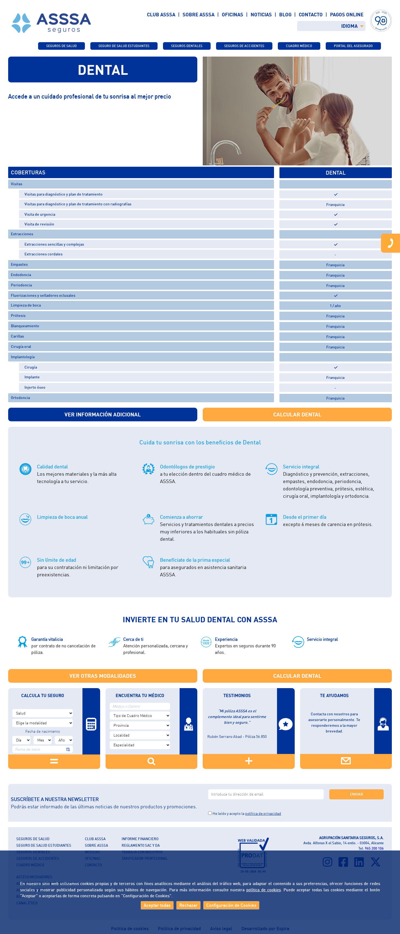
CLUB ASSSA (95, 839)
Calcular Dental (297, 414)
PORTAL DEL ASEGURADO (353, 46)
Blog (285, 14)
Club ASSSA (161, 14)
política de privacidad (263, 813)
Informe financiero (140, 839)
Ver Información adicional (102, 414)
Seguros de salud (61, 46)
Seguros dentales (186, 46)
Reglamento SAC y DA (141, 845)
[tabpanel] (297, 111)
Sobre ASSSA (198, 14)
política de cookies (263, 889)
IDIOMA (349, 26)
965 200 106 (374, 848)
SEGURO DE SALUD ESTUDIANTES (124, 46)
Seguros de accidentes (244, 46)
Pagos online (347, 14)
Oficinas (232, 14)
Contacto (311, 14)
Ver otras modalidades (102, 675)
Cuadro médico (299, 46)
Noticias (261, 14)
